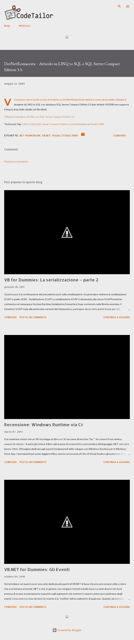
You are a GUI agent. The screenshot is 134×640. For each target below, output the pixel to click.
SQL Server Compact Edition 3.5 (54, 124)
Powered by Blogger (69, 630)
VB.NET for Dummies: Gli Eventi (37, 569)
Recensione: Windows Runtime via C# (43, 424)
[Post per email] (83, 135)
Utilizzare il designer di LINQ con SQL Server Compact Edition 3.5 (39, 116)
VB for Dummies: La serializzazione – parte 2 (51, 279)
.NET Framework (30, 135)
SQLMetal (77, 124)
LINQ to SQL (29, 124)
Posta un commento (16, 161)
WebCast (24, 25)
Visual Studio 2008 (93, 124)
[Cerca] (119, 6)
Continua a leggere (116, 317)
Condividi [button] (119, 135)
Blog (7, 25)
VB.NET (46, 135)
